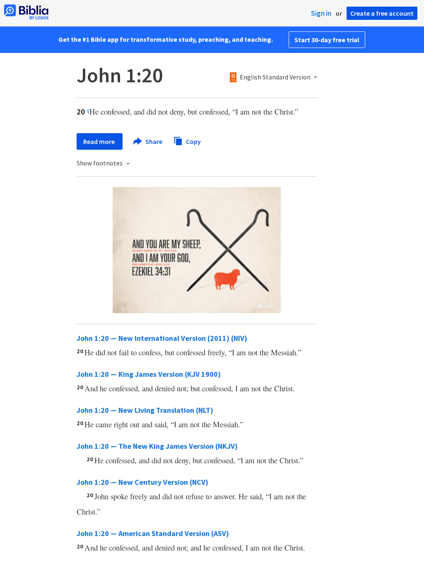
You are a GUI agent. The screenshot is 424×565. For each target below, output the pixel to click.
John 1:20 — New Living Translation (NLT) (145, 410)
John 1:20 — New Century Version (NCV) (142, 482)
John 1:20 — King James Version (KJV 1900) (149, 374)
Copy (193, 141)
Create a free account (382, 13)
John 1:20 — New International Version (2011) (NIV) (162, 338)
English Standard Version (275, 77)
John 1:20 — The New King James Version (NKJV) (157, 446)
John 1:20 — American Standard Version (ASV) (153, 533)
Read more (99, 141)
